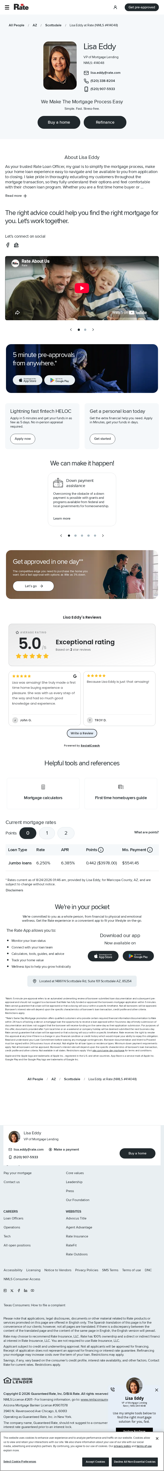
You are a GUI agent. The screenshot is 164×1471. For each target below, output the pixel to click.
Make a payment (66, 1149)
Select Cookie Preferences (19, 1461)
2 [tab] (65, 833)
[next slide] (93, 329)
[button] (7, 7)
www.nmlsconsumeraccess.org (103, 1399)
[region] (82, 1451)
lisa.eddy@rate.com (29, 1149)
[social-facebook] (7, 244)
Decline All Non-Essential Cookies (134, 1462)
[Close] (157, 1438)
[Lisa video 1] (82, 288)
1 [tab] (47, 833)
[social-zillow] (16, 244)
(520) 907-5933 (26, 1157)
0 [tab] (27, 833)
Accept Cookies (95, 1462)
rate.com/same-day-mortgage (108, 1050)
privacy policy (122, 1446)
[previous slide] (71, 329)
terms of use (144, 1446)
